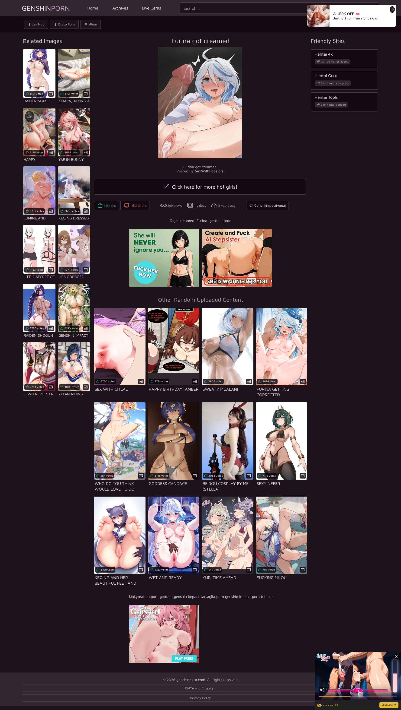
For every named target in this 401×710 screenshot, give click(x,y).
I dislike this (138, 205)
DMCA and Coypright (200, 688)
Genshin (46, 8)
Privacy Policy (200, 698)
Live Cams (151, 8)
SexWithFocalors (209, 171)
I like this (110, 205)
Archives (120, 8)
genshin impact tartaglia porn (199, 596)
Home (92, 8)
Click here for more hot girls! (204, 187)
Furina (202, 221)
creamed (187, 221)
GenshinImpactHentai (270, 205)
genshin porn (220, 221)
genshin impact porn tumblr (248, 596)
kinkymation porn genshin (151, 596)
